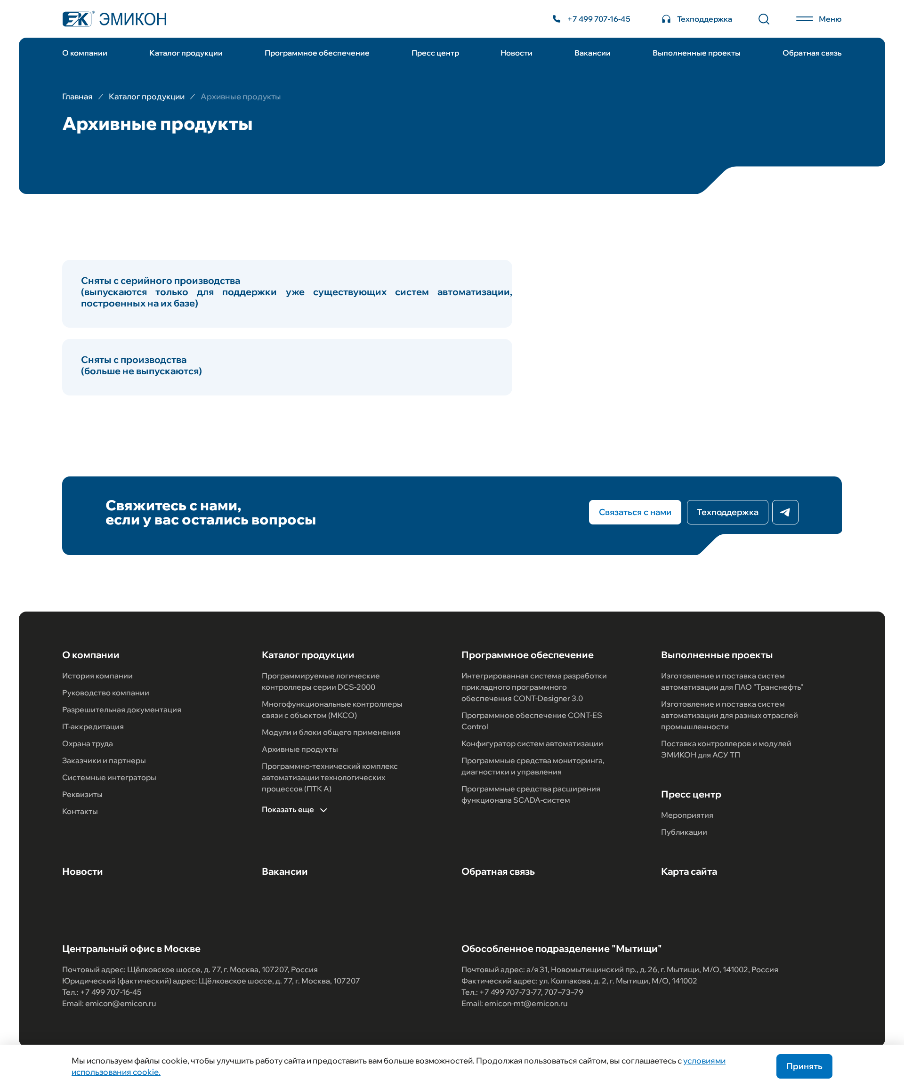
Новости (516, 52)
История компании (97, 675)
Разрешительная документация (121, 709)
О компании (84, 52)
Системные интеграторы (109, 777)
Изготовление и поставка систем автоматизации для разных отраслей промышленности (729, 715)
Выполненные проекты (697, 52)
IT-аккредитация (93, 726)
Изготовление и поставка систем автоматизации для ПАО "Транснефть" (732, 681)
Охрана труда (87, 743)
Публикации (684, 832)
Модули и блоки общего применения (331, 732)
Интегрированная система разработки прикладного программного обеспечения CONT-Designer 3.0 (534, 687)
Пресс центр (435, 52)
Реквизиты (82, 794)
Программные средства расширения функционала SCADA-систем (530, 794)
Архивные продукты (300, 749)
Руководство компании (105, 692)
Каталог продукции (186, 52)
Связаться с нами (635, 512)
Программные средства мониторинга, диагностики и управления (533, 766)
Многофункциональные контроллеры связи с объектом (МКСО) (332, 709)
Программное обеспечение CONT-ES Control (531, 720)
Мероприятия (687, 815)
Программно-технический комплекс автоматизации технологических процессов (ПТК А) (330, 777)
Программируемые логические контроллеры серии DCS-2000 (321, 681)
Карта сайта (689, 871)
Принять (804, 1066)
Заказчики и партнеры (104, 760)
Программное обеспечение (317, 52)
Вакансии (592, 52)
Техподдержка (728, 512)
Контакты (80, 811)
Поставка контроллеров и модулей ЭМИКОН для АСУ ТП (726, 749)
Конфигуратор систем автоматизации (532, 743)
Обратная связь (812, 52)
